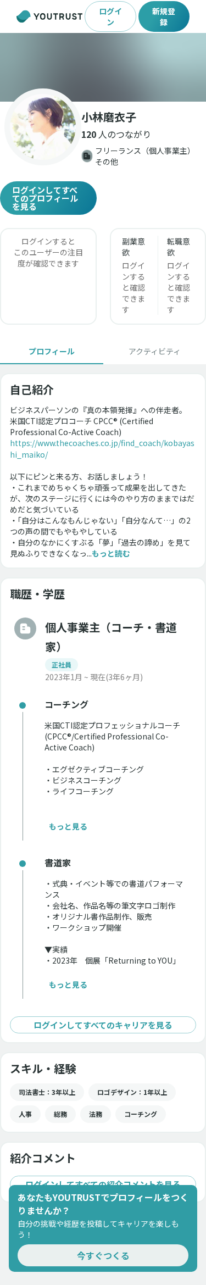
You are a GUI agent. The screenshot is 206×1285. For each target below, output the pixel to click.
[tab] (51, 351)
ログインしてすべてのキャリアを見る (103, 1025)
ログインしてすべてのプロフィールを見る (45, 198)
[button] (103, 67)
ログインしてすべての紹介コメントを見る (103, 1184)
